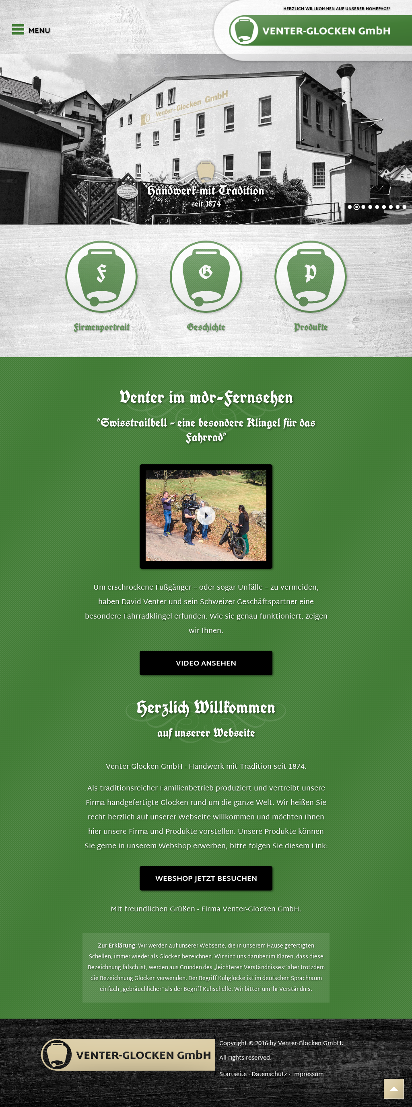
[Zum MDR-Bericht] (206, 516)
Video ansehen (206, 663)
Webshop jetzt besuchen (206, 879)
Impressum (308, 1074)
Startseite (233, 1074)
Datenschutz (269, 1074)
